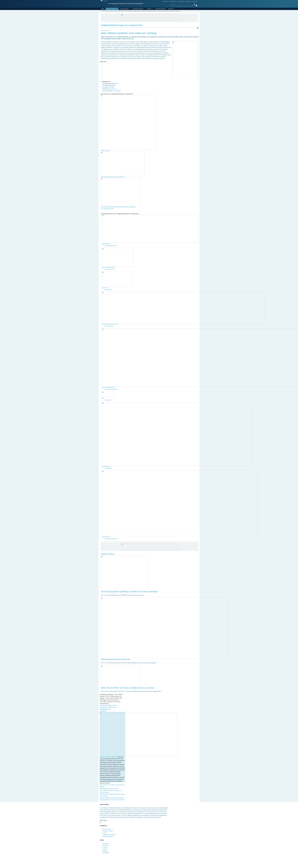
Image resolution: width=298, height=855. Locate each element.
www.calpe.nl (109, 468)
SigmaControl (106, 243)
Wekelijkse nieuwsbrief (109, 834)
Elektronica (110, 16)
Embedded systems (112, 20)
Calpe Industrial (106, 466)
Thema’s (149, 8)
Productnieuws (111, 8)
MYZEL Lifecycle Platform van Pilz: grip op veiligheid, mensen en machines (127, 688)
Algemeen (136, 11)
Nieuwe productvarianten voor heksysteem (112, 177)
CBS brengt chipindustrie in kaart (109, 788)
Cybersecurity (151, 13)
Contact (188, 1)
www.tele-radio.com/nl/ (111, 389)
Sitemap (105, 851)
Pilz (103, 398)
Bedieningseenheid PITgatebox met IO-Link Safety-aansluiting (118, 207)
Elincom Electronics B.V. (109, 267)
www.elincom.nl (109, 269)
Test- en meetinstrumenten (115, 32)
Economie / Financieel (139, 27)
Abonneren (173, 1)
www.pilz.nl (108, 400)
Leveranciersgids (160, 8)
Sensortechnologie (113, 28)
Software (110, 30)
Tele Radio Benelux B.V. (108, 387)
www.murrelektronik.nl (111, 538)
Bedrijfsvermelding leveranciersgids (175, 12)
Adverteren (180, 1)
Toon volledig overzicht (107, 208)
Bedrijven (136, 16)
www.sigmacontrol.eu (111, 245)
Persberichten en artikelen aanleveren (177, 17)
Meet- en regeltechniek (114, 25)
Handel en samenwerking (140, 30)
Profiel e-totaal (107, 829)
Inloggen (165, 1)
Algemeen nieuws (137, 8)
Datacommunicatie (112, 13)
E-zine (104, 832)
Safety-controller (105, 150)
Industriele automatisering (115, 23)
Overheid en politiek (139, 44)
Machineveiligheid (152, 20)
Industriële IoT (151, 18)
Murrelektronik (106, 537)
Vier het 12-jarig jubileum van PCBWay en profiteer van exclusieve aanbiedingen (129, 591)
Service (170, 8)
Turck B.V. (105, 287)
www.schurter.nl (109, 326)
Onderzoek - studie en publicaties (139, 38)
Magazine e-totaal (108, 831)
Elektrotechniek (112, 18)
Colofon (194, 1)
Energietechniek (152, 16)
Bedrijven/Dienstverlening (115, 11)
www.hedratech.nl (112, 89)
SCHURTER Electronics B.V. (110, 324)
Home (102, 8)
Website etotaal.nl (108, 836)
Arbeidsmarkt (137, 13)
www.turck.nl (108, 289)
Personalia (136, 47)
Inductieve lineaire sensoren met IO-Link (115, 659)
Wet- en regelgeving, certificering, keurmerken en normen (142, 52)
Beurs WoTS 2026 (152, 11)
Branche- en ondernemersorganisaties (141, 24)
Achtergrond (124, 8)
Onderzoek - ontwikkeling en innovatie (141, 34)
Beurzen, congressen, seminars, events (142, 19)
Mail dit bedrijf (110, 87)
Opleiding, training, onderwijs (142, 42)
